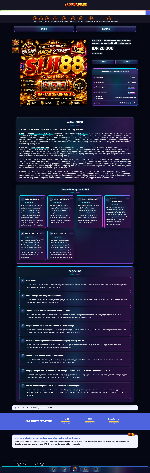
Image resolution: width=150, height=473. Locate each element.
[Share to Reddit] (39, 465)
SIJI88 (21, 133)
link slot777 (83, 133)
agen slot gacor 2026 (40, 147)
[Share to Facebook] (21, 465)
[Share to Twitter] (16, 465)
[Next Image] (85, 73)
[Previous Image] (21, 73)
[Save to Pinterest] (33, 465)
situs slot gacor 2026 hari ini (41, 133)
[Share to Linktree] (27, 465)
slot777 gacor (125, 162)
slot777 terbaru (64, 178)
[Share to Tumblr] (44, 465)
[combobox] (73, 12)
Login (44, 29)
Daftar (106, 29)
